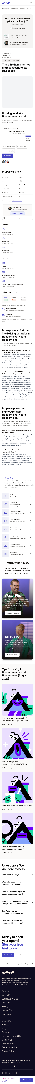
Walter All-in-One (10, 999)
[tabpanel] (17, 310)
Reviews (6, 1002)
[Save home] (31, 8)
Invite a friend (8, 1010)
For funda (6, 1014)
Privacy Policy (8, 1043)
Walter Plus (7, 995)
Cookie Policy (8, 1051)
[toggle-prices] (12, 28)
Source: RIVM (5, 319)
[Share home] (28, 8)
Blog (4, 1028)
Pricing (5, 1006)
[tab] (6, 299)
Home (3, 964)
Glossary (6, 1032)
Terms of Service (9, 1047)
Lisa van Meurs (21, 44)
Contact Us (7, 1040)
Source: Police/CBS (15, 319)
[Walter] (6, 3)
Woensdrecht (5, 8)
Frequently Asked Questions (14, 1036)
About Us (6, 1024)
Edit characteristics (17, 200)
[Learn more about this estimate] (18, 60)
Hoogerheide (14, 8)
